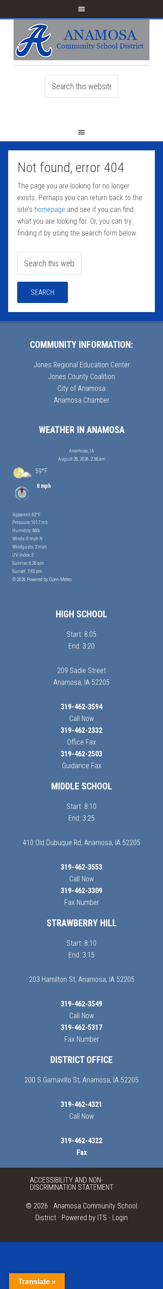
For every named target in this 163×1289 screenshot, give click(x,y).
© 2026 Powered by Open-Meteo (42, 579)
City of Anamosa (81, 388)
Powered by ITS (84, 1217)
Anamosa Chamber (82, 400)
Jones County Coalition (81, 376)
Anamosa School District (81, 42)
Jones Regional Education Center (82, 365)
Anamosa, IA (81, 451)
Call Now (81, 718)
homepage (49, 209)
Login (120, 1217)
